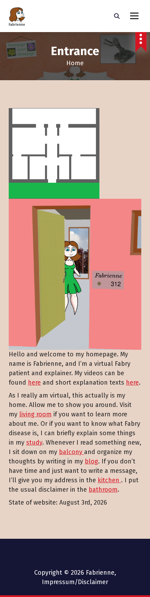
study (34, 442)
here (34, 382)
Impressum (58, 582)
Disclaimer (93, 582)
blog (91, 461)
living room (35, 414)
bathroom (103, 489)
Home (75, 63)
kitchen (109, 480)
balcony (71, 452)
